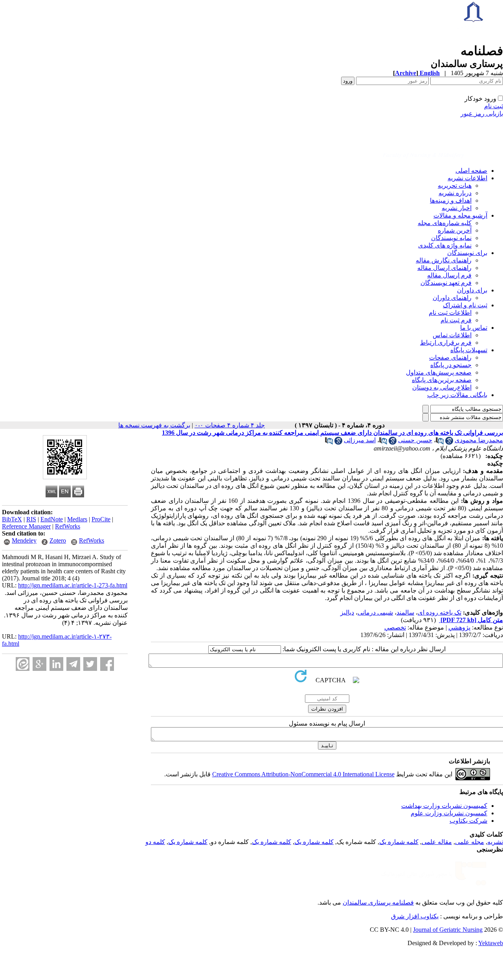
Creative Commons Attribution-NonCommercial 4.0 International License (303, 774)
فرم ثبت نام (456, 320)
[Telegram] (73, 664)
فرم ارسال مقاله (449, 275)
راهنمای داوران (452, 297)
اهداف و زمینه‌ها (451, 200)
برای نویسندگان (467, 252)
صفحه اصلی (471, 170)
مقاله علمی (437, 841)
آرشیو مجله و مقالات (460, 215)
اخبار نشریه (457, 208)
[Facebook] (107, 664)
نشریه (495, 841)
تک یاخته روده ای (439, 612)
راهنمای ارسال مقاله (444, 267)
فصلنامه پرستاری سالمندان (378, 902)
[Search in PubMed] (440, 442)
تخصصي (395, 627)
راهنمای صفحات (450, 357)
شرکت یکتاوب (468, 820)
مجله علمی (469, 841)
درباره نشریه (455, 193)
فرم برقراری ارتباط (446, 342)
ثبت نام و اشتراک (465, 305)
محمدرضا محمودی (479, 440)
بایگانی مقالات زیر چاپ (457, 395)
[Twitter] (90, 664)
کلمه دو (155, 841)
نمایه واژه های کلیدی (445, 245)
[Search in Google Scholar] (449, 442)
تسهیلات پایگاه (468, 350)
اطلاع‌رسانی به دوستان (442, 387)
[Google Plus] (39, 664)
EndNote (51, 519)
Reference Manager (26, 526)
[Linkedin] (56, 664)
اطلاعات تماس (452, 335)
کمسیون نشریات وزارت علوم (449, 813)
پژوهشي (459, 627)
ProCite (101, 519)
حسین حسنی (415, 440)
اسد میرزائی (360, 440)
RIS (31, 519)
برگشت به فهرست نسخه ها (154, 425)
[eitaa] (22, 664)
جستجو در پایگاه (451, 365)
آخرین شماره (455, 230)
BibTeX (12, 519)
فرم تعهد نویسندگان (446, 282)
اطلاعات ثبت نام (450, 312)
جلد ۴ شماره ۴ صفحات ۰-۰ (230, 425)
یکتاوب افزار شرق (415, 916)
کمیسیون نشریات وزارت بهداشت (444, 805)
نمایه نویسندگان (451, 238)
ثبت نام (493, 106)
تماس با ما (473, 327)
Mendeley (24, 540)
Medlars (77, 519)
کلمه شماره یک (399, 841)
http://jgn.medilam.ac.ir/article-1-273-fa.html (72, 585)
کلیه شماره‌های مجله (445, 223)
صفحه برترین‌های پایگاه (442, 380)
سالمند (405, 612)
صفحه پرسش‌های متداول (439, 372)
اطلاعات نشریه (467, 178)
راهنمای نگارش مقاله (444, 260)
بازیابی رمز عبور (482, 113)
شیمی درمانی (375, 612)
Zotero (58, 540)
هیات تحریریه (455, 185)
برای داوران (472, 290)
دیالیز (347, 612)
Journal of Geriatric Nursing (448, 929)
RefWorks (67, 526)
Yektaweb (490, 943)
